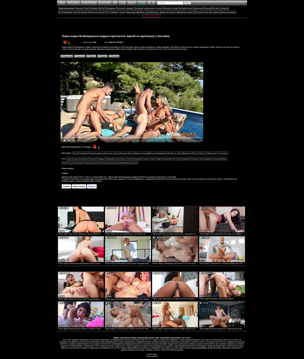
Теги (115, 3)
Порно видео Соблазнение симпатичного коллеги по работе (175, 263)
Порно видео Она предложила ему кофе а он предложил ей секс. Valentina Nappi (222, 234)
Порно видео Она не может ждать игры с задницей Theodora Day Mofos (175, 234)
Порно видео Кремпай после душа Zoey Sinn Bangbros (173, 299)
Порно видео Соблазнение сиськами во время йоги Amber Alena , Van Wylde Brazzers (222, 263)
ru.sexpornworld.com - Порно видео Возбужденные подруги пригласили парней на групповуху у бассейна (133, 177)
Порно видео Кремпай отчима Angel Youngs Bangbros (79, 299)
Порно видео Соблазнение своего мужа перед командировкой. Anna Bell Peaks (128, 263)
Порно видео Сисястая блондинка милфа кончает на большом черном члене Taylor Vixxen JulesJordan (175, 329)
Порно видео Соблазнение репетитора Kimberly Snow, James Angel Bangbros (81, 263)
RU (149, 3)
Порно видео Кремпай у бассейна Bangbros (217, 299)
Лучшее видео (105, 3)
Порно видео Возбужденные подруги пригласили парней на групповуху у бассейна (115, 36)
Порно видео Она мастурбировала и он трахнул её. (125, 234)
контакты (156, 350)
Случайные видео (89, 3)
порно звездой (95, 181)
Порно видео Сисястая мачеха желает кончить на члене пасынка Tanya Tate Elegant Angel (128, 329)
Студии (122, 3)
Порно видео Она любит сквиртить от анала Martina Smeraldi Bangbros (81, 234)
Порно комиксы (152, 356)
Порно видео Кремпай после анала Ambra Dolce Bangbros (128, 299)
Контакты (132, 3)
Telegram (141, 3)
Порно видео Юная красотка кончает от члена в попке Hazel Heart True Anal (81, 329)
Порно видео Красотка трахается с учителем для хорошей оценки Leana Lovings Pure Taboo (222, 329)
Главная (61, 3)
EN (153, 3)
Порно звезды (73, 3)
